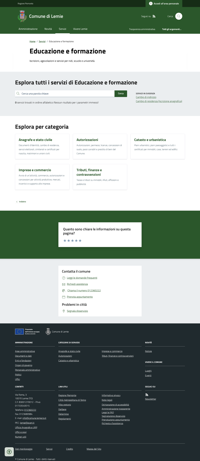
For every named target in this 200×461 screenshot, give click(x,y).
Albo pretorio (64, 404)
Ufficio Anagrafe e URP (26, 427)
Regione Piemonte (25, 3)
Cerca (121, 93)
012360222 (30, 410)
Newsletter (150, 399)
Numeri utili (20, 437)
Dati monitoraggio (23, 449)
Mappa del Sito (94, 449)
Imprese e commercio (112, 351)
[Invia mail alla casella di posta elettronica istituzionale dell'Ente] (34, 418)
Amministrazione (28, 29)
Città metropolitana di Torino (72, 400)
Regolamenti (64, 418)
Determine (63, 414)
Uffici (17, 379)
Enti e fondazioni (23, 360)
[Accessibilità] (9, 451)
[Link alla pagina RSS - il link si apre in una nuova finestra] (154, 16)
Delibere (62, 409)
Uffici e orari (21, 432)
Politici (18, 374)
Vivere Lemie (80, 29)
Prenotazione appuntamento (116, 419)
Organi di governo (23, 365)
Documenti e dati (23, 356)
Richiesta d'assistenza (112, 423)
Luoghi (148, 370)
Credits (69, 449)
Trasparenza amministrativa (142, 29)
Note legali (107, 400)
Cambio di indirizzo (146, 97)
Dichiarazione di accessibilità (115, 404)
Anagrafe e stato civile (69, 351)
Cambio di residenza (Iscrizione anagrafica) (159, 101)
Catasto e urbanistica (68, 360)
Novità (48, 29)
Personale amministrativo (27, 370)
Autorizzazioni (65, 356)
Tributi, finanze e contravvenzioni (118, 356)
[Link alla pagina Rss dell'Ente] (147, 395)
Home (32, 41)
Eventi (148, 375)
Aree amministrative (25, 351)
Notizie (148, 351)
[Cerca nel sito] (177, 16)
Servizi (62, 29)
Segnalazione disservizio (113, 416)
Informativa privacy (111, 395)
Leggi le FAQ (108, 412)
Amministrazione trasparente (116, 408)
